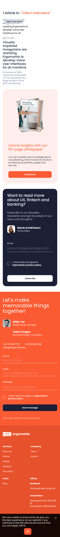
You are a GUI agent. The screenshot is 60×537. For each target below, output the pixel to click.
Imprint (34, 456)
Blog (5, 483)
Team (33, 451)
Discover (7, 451)
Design (6, 461)
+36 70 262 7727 (11, 344)
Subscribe (30, 278)
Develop (7, 466)
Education (8, 471)
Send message (30, 407)
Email (10, 243)
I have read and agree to (27, 263)
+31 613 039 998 (33, 344)
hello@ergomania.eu (14, 347)
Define (6, 456)
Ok (27, 531)
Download (30, 174)
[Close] (56, 518)
